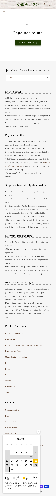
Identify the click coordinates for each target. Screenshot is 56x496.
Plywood (8, 375)
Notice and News (12, 422)
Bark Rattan (10, 339)
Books (7, 369)
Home (4, 12)
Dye (6, 363)
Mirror (8, 381)
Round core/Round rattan (15, 334)
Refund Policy (11, 428)
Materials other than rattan (16, 357)
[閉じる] (38, 432)
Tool (7, 393)
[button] (5, 4)
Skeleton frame (11, 387)
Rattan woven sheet (13, 351)
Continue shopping (28, 43)
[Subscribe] (47, 78)
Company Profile (12, 410)
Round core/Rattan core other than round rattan (24, 345)
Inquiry (8, 416)
